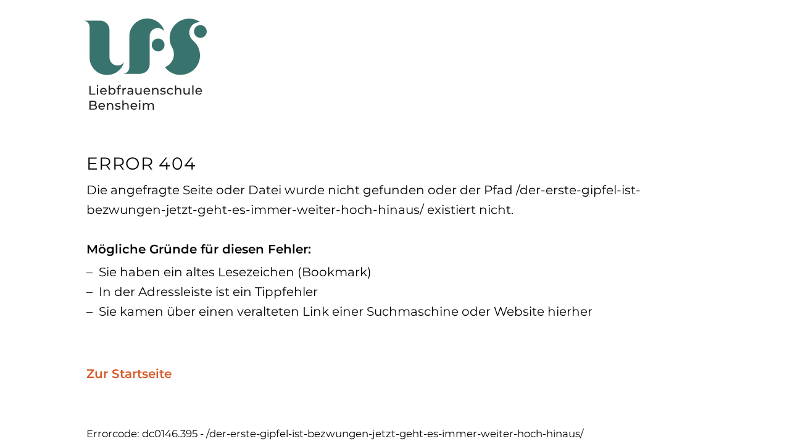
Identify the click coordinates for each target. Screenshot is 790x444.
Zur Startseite (129, 373)
